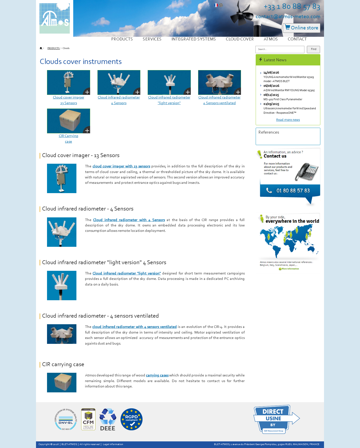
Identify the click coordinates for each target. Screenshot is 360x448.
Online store (304, 28)
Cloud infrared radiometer (219, 98)
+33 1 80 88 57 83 (292, 7)
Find (313, 49)
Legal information (113, 444)
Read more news (288, 120)
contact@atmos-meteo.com (288, 17)
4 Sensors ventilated (219, 103)
